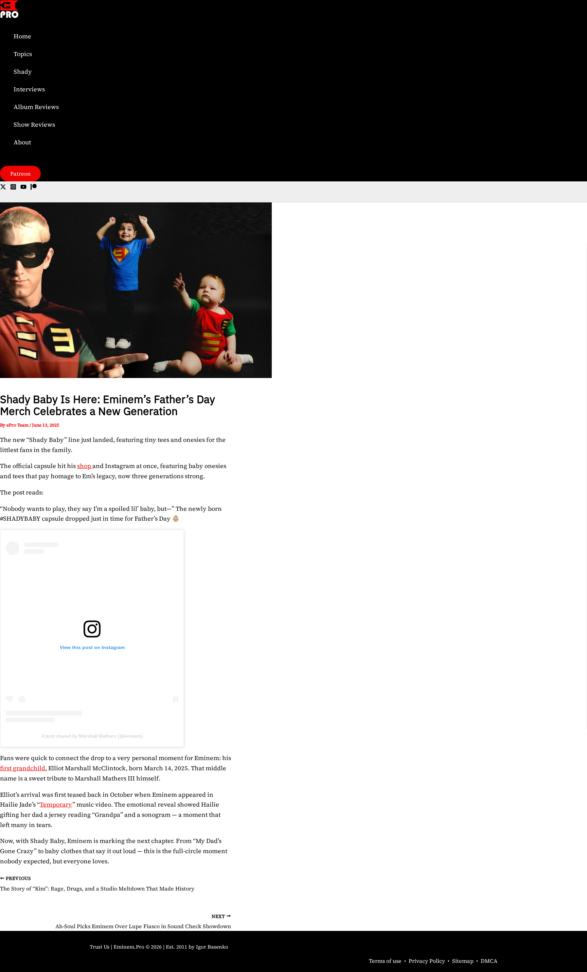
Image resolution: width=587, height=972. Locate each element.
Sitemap (463, 961)
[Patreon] (34, 187)
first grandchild (22, 768)
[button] (20, 173)
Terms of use (385, 961)
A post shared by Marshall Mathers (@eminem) (92, 736)
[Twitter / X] (3, 187)
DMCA (489, 961)
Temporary (56, 804)
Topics (23, 54)
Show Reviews (34, 124)
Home (22, 36)
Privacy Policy (427, 961)
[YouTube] (23, 187)
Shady (23, 71)
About (22, 142)
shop (84, 466)
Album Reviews (36, 107)
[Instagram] (13, 187)
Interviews (29, 89)
